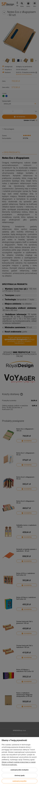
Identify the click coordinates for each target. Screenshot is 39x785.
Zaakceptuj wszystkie (19, 781)
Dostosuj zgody (20, 775)
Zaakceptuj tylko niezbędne (20, 770)
